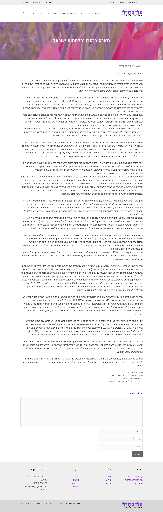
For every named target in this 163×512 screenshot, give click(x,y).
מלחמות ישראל (118, 375)
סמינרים (75, 486)
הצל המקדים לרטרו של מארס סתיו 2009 (124, 381)
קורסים (75, 480)
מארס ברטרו (129, 375)
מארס (137, 375)
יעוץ (77, 476)
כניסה (108, 476)
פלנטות (130, 372)
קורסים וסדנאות (135, 476)
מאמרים (54, 13)
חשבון (122, 2)
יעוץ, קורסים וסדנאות (92, 13)
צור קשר (112, 2)
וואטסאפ (48, 2)
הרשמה (107, 483)
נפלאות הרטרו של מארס (130, 378)
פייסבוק (25, 2)
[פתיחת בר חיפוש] (23, 13)
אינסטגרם (36, 2)
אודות (41, 13)
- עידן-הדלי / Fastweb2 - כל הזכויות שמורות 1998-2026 (42, 503)
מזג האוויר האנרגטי (69, 13)
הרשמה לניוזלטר (134, 2)
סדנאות (75, 483)
